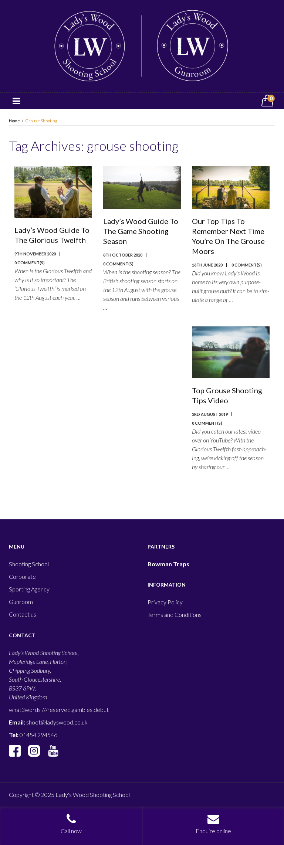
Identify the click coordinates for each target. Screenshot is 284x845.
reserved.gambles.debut (78, 709)
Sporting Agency (29, 589)
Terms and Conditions (175, 614)
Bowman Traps (168, 563)
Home (14, 120)
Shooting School (29, 563)
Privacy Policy (165, 601)
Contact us (22, 614)
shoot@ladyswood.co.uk (57, 722)
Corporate (22, 576)
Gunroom (21, 601)
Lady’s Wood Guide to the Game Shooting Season (140, 231)
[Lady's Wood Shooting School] (142, 45)
